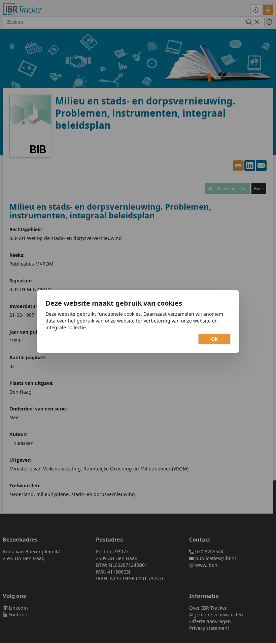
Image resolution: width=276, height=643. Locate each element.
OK (214, 339)
